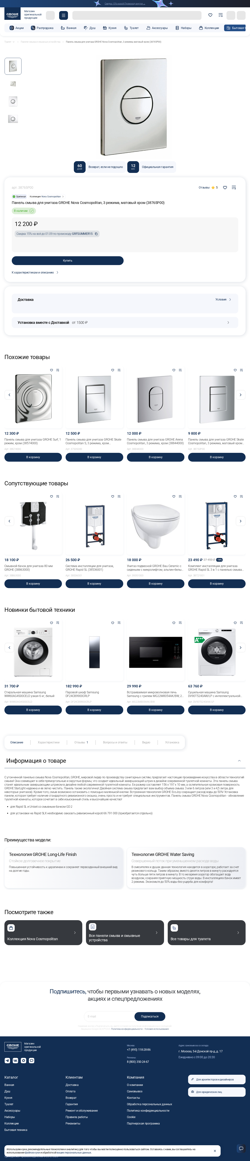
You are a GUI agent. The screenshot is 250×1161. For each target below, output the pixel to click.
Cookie (131, 1117)
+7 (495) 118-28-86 (139, 1049)
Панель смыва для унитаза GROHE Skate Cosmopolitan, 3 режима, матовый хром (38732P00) (216, 441)
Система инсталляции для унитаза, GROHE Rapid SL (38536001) (90, 567)
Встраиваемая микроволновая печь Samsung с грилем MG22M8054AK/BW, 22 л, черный (155, 694)
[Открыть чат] (32, 1061)
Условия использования (157, 1029)
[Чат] (241, 1148)
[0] (210, 15)
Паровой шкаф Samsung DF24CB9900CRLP (82, 694)
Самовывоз (134, 1091)
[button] (63, 15)
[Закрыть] (214, 1150)
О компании (135, 1085)
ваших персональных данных (74, 1152)
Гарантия (72, 1104)
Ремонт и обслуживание (82, 1110)
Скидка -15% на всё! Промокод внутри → (125, 3)
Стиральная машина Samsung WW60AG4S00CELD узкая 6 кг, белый (29, 694)
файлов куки (32, 1152)
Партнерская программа (143, 1123)
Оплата (70, 1091)
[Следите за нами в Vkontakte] (15, 1061)
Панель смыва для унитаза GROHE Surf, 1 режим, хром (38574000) (32, 441)
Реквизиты (73, 1123)
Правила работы (77, 1117)
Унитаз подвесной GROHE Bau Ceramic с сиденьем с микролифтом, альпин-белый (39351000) (155, 568)
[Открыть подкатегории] (13, 41)
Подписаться (149, 1016)
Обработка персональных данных (149, 1104)
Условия (220, 299)
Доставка (72, 1085)
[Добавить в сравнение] (233, 187)
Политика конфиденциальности (126, 1029)
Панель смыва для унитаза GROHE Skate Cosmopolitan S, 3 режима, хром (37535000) (93, 441)
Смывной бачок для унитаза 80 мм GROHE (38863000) (28, 567)
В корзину (33, 457)
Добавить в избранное (225, 187)
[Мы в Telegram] (7, 1061)
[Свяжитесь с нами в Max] (23, 1061)
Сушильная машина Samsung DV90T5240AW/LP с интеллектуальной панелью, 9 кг (214, 694)
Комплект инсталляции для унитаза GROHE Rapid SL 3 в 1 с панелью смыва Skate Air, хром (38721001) (215, 568)
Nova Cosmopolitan (51, 196)
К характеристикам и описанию (33, 272)
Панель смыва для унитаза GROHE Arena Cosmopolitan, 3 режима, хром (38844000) (155, 441)
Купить (67, 260)
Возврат (71, 1098)
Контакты (133, 1098)
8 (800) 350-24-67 (138, 1062)
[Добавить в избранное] (51, 370)
